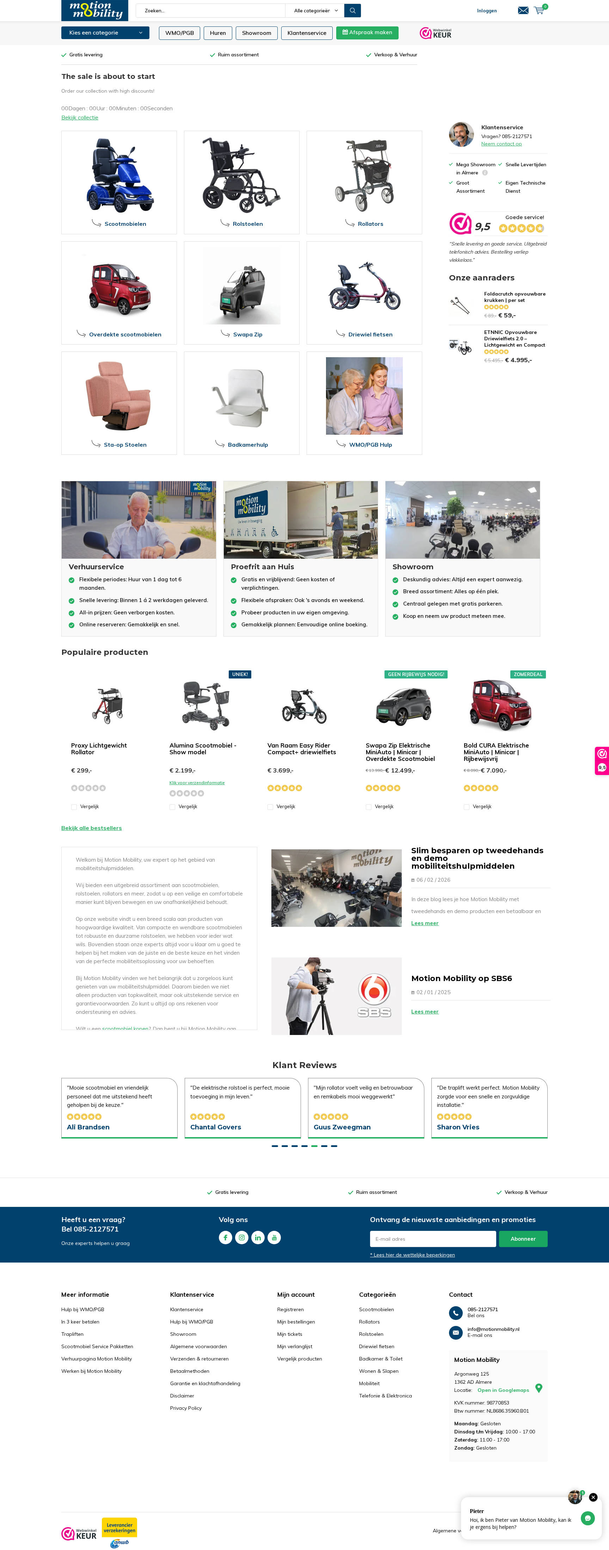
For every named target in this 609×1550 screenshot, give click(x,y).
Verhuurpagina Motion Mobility (96, 1359)
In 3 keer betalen (80, 1322)
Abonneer (523, 1238)
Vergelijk (89, 806)
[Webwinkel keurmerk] (79, 1533)
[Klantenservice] (523, 10)
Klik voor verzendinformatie (197, 782)
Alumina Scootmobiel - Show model (203, 749)
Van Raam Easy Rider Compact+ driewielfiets (301, 749)
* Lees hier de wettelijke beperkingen (412, 1255)
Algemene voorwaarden (198, 1346)
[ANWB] (119, 1533)
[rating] (460, 223)
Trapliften (72, 1334)
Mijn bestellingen (296, 1322)
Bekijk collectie (79, 117)
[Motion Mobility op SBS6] (336, 996)
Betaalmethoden (189, 1371)
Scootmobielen (376, 1309)
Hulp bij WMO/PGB (82, 1309)
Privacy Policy (186, 1408)
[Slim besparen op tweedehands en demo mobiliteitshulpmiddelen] (336, 888)
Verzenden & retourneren (199, 1359)
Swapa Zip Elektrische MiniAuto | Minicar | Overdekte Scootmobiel (400, 752)
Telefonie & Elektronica (385, 1396)
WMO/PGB (179, 32)
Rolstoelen (371, 1334)
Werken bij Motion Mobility (91, 1371)
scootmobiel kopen (125, 1028)
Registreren (290, 1309)
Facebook (225, 1237)
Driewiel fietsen (376, 1346)
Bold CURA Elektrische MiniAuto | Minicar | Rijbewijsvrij (496, 752)
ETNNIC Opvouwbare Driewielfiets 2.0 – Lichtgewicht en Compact (514, 338)
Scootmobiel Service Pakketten (97, 1346)
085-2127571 (96, 1228)
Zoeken (352, 11)
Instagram (241, 1237)
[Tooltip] (485, 173)
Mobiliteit (369, 1383)
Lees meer (425, 923)
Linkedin (258, 1237)
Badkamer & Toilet (380, 1359)
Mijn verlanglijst (294, 1346)
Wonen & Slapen (379, 1371)
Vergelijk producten (299, 1359)
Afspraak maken (370, 32)
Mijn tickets (289, 1334)
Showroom (256, 32)
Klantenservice (307, 32)
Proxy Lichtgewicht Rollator (99, 749)
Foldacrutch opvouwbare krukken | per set (515, 297)
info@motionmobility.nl (493, 1329)
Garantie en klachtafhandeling (205, 1383)
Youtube (274, 1237)
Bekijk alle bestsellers (91, 827)
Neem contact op (501, 144)
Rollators (369, 1322)
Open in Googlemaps (504, 1390)
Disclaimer (182, 1396)
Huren (218, 32)
